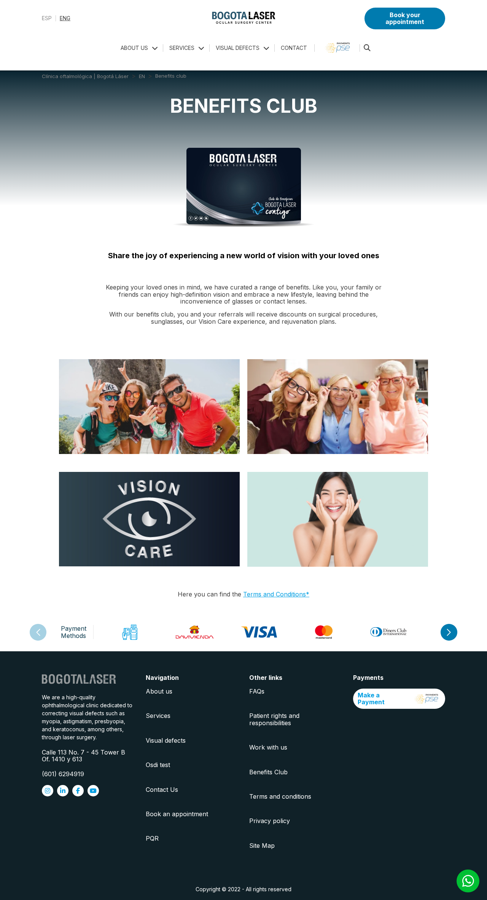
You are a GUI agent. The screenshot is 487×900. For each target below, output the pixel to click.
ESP (47, 18)
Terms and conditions (280, 796)
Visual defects (166, 740)
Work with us (268, 747)
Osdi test (158, 765)
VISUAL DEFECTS (237, 48)
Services (158, 715)
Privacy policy (269, 821)
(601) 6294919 (63, 774)
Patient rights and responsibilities (274, 719)
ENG (65, 18)
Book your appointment (404, 18)
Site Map (262, 845)
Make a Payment (371, 698)
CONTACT (294, 48)
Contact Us (162, 789)
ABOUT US (134, 48)
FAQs (256, 691)
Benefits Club (268, 772)
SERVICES (181, 48)
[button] (449, 632)
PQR (152, 838)
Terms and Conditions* (276, 594)
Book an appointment (177, 814)
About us (159, 691)
